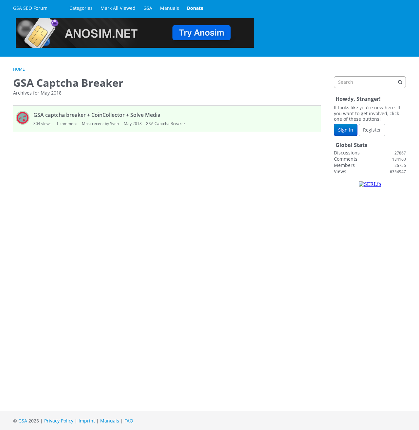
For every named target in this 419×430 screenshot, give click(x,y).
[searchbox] (370, 82)
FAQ (128, 421)
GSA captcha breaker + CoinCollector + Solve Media (96, 114)
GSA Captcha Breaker (165, 123)
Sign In (345, 130)
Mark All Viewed (118, 8)
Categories (81, 8)
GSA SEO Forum (30, 8)
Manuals (169, 8)
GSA (147, 8)
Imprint (87, 421)
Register (372, 130)
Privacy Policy (58, 421)
